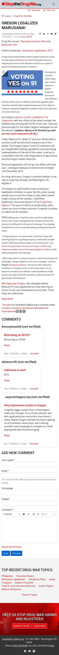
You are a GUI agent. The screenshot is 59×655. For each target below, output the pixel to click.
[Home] (21, 4)
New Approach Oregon (13, 283)
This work (7, 304)
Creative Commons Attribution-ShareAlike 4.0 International (25, 310)
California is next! (15, 370)
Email (4, 470)
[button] (55, 33)
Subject (5, 498)
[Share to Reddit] (47, 33)
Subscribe (35, 10)
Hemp (52, 579)
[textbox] (29, 530)
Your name (7, 460)
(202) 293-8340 (19, 645)
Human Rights (46, 585)
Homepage (7, 488)
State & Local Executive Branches (18, 585)
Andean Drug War (24, 582)
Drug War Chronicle (23, 15)
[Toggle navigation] (53, 4)
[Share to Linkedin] (44, 33)
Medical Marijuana (11, 589)
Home (8, 16)
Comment (7, 509)
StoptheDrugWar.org (13, 639)
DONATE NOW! (21, 625)
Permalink (34, 353)
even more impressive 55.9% (20, 133)
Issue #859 (26, 36)
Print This (50, 10)
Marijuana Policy (37, 579)
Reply (7, 345)
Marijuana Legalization (34, 50)
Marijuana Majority (18, 265)
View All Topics (29, 594)
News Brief (7, 298)
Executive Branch (25, 576)
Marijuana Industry (30, 41)
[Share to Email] (51, 33)
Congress (7, 582)
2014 (49, 50)
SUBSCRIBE (39, 625)
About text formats (11, 546)
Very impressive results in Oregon (25, 405)
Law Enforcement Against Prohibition (36, 249)
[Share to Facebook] (40, 33)
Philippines (7, 576)
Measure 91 (23, 60)
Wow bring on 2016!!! (17, 335)
